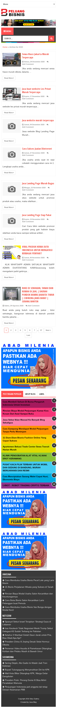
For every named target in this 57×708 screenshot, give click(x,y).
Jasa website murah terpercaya (38, 120)
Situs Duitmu (34, 699)
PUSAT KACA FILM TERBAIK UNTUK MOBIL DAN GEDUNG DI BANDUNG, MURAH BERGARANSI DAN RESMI (25, 467)
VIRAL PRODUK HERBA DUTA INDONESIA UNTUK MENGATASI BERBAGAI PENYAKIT (37, 250)
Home (5, 47)
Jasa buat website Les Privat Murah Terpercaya (36, 90)
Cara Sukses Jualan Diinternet (37, 148)
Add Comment (28, 64)
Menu (8, 31)
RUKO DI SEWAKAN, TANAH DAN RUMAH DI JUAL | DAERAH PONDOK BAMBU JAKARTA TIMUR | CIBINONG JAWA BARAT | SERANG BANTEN (38, 294)
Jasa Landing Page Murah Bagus (38, 183)
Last (28, 335)
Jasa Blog (32, 702)
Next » (48, 330)
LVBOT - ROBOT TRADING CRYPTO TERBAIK (26, 485)
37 (41, 330)
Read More (8, 78)
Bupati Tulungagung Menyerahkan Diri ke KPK (27, 669)
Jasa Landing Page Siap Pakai (36, 215)
